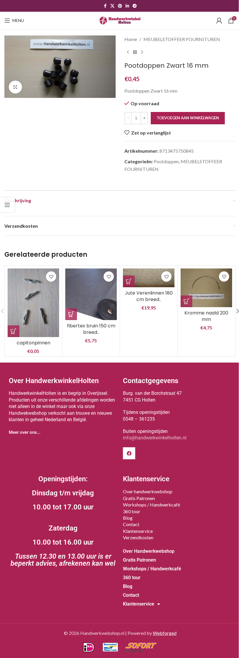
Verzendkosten (138, 537)
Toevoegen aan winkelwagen (188, 117)
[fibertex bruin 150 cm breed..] (91, 294)
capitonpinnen (33, 342)
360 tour (131, 511)
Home (130, 39)
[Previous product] (127, 52)
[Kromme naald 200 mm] (206, 287)
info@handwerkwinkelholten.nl (154, 438)
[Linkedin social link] (127, 6)
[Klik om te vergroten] (15, 87)
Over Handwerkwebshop (148, 551)
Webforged (164, 633)
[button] (13, 331)
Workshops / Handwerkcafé (151, 504)
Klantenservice (138, 531)
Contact (131, 524)
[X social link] (112, 6)
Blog (128, 518)
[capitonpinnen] (33, 302)
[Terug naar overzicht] (134, 52)
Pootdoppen (166, 161)
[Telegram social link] (134, 6)
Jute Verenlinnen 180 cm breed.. (149, 296)
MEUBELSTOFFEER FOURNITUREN (181, 39)
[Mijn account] (219, 20)
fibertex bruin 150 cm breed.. (91, 329)
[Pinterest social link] (120, 6)
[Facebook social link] (105, 6)
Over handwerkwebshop (147, 491)
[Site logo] (120, 20)
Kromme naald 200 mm (206, 316)
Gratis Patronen (139, 498)
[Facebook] (129, 453)
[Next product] (141, 52)
